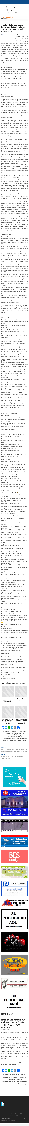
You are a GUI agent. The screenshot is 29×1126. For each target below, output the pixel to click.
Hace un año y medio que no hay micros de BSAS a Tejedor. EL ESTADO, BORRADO (13, 1023)
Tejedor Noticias (11, 9)
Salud (16, 1113)
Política (11, 1113)
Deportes (11, 1115)
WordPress (24, 1118)
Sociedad (17, 1115)
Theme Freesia (19, 1118)
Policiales (22, 1113)
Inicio (6, 1113)
